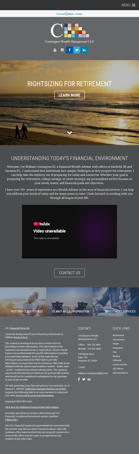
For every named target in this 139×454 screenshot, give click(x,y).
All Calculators (120, 372)
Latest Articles (120, 364)
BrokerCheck (21, 337)
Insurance (118, 347)
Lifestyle (117, 360)
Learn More (69, 95)
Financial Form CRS (20, 328)
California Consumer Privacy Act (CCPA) (45, 388)
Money (116, 356)
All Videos (118, 368)
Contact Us (69, 272)
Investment (118, 339)
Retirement (118, 335)
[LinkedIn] (89, 379)
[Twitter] (83, 379)
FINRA (8, 419)
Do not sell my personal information (35, 395)
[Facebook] (79, 379)
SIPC (15, 419)
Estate (116, 343)
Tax (115, 351)
